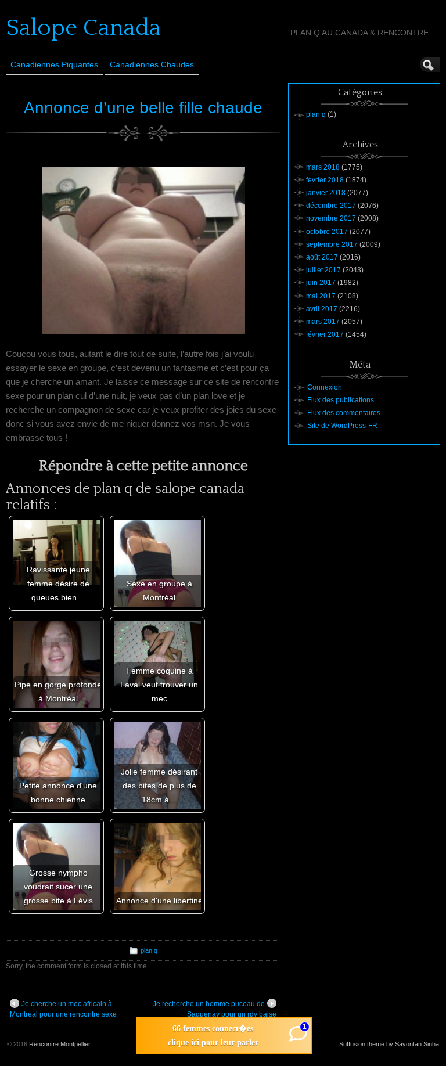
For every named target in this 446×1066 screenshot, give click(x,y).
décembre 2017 (331, 205)
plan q (149, 950)
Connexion (324, 387)
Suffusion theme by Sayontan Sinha (389, 1043)
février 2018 (325, 180)
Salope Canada (83, 28)
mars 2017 (323, 322)
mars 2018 (323, 167)
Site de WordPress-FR (342, 426)
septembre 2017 (332, 244)
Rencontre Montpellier (60, 1043)
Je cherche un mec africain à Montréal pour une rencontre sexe (63, 1009)
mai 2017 (321, 296)
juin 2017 (321, 283)
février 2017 (325, 334)
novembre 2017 (331, 218)
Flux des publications (340, 400)
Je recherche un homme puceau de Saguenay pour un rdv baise (214, 1009)
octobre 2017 (327, 232)
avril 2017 (321, 309)
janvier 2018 (326, 193)
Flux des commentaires (343, 413)
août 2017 (322, 257)
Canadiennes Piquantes (54, 64)
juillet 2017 (323, 270)
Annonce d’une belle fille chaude (143, 108)
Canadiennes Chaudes (152, 64)
